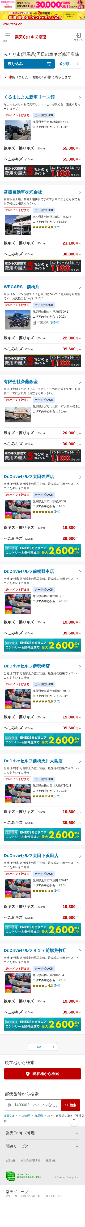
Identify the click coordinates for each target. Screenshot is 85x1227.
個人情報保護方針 (30, 1160)
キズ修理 (24, 1115)
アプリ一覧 (11, 1196)
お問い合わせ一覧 (30, 1196)
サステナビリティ (52, 1196)
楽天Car (9, 1115)
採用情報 (50, 1160)
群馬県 (38, 1115)
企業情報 (10, 1160)
